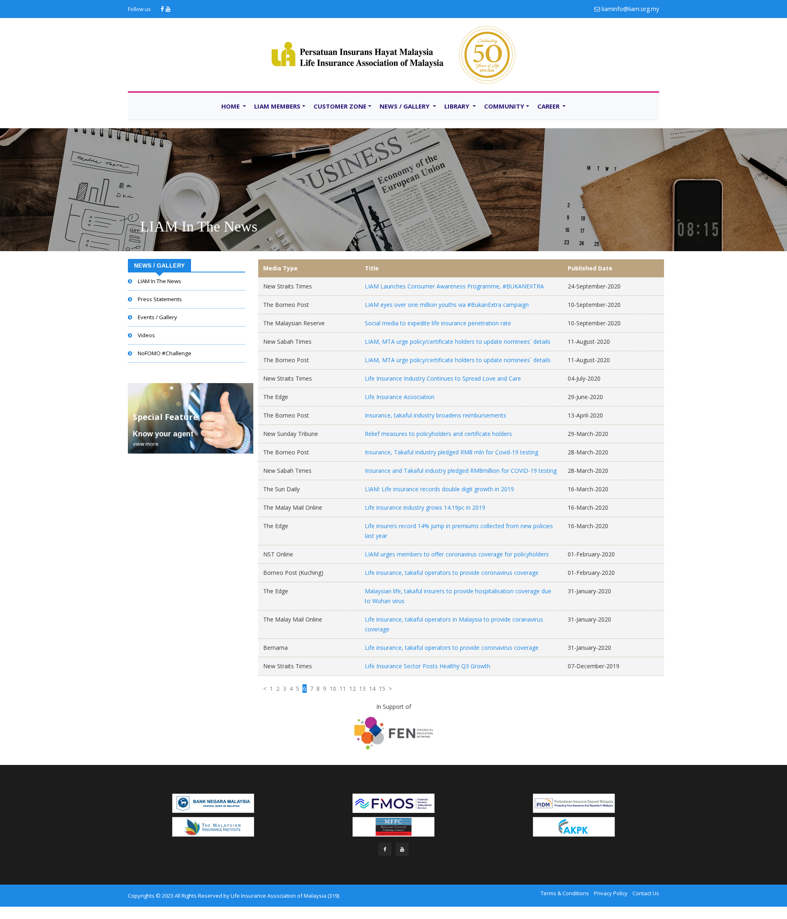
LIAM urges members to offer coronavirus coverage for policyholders (457, 554)
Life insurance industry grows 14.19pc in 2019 (425, 507)
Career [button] (549, 106)
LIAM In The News (198, 226)
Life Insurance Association (399, 397)
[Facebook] (163, 9)
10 (333, 688)
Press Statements (160, 299)
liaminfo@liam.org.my (630, 9)
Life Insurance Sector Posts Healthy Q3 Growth (427, 666)
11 (342, 688)
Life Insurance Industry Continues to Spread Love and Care (443, 378)
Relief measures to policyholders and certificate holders (438, 434)
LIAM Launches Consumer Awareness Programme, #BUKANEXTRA (454, 286)
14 (372, 688)
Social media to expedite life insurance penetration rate (438, 323)
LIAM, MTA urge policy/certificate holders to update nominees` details (457, 341)
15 (382, 688)
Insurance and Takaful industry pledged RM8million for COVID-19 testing (461, 470)
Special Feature (165, 416)
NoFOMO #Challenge (164, 353)
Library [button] (457, 106)
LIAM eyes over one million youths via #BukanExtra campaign (447, 305)
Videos (146, 335)
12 (352, 688)
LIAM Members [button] (277, 106)
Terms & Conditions (565, 893)
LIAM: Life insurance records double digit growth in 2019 (439, 489)
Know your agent (163, 434)
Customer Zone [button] (340, 106)
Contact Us (645, 893)
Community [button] (504, 106)
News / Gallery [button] (405, 106)
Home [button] (231, 106)
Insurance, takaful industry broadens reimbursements (435, 415)
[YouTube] (168, 9)
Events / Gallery (157, 317)
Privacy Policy (611, 893)
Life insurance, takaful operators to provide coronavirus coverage (452, 572)
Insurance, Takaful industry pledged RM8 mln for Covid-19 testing (451, 452)
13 (362, 688)
